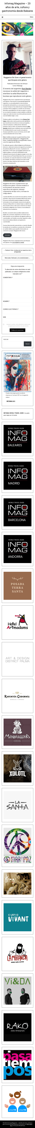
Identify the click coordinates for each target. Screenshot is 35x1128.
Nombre (6, 301)
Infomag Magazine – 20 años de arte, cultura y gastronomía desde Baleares (17, 7)
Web (4, 317)
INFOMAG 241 (11, 401)
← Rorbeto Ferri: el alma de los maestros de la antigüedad (17, 251)
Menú (31, 17)
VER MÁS (7, 235)
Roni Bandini (26, 89)
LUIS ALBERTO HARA (18, 242)
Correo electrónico (11, 309)
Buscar (6, 339)
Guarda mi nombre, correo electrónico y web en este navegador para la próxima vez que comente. (18, 325)
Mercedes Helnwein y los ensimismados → (17, 258)
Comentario (8, 277)
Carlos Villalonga (17, 85)
